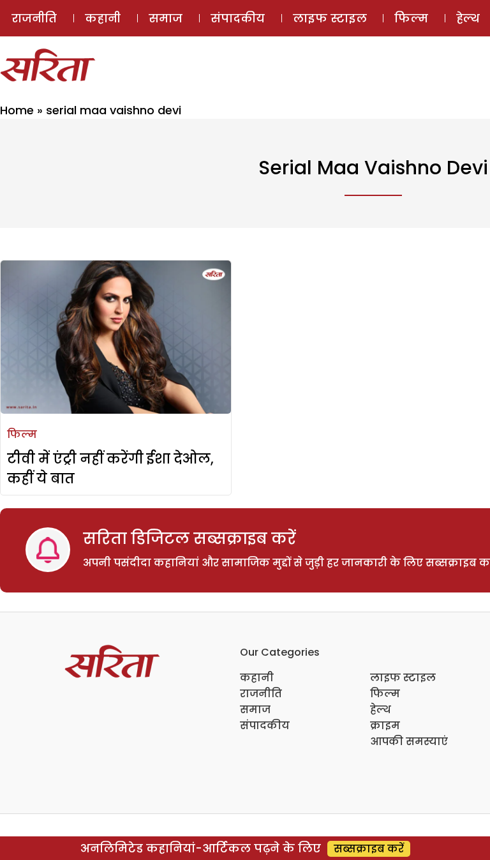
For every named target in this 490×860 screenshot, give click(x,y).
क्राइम (385, 725)
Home (17, 110)
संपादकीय (238, 18)
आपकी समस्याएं (409, 741)
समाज (165, 18)
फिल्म (411, 18)
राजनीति (34, 18)
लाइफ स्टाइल (330, 18)
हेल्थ (380, 709)
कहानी (103, 18)
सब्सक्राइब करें (369, 848)
